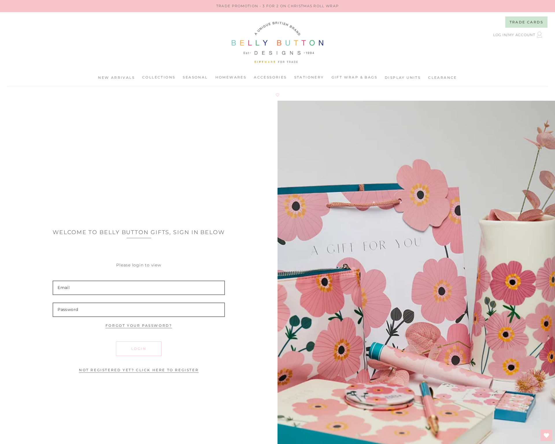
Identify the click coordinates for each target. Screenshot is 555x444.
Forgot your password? (139, 325)
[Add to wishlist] (277, 95)
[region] (277, 6)
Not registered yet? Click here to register (139, 370)
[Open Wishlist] (546, 435)
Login (138, 348)
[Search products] (492, 49)
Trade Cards (526, 22)
